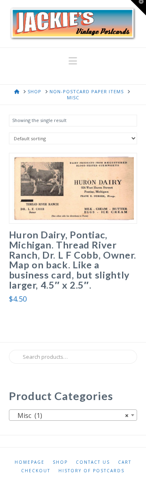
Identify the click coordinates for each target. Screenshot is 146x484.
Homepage (30, 462)
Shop (60, 462)
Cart (124, 462)
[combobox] (73, 415)
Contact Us (93, 462)
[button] (73, 61)
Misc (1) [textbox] (71, 415)
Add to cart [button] (76, 208)
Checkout (35, 470)
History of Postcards (91, 470)
